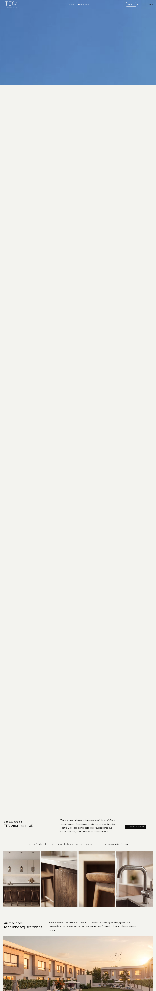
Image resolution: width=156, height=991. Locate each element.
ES (151, 4)
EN (148, 4)
